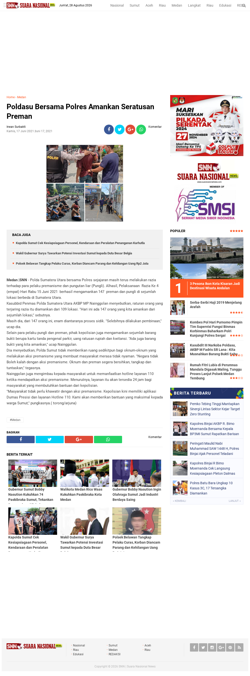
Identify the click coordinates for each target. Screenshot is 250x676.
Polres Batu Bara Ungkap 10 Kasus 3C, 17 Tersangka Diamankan (211, 488)
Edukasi (225, 5)
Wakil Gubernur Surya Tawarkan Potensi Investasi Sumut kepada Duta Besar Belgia (74, 253)
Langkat (194, 5)
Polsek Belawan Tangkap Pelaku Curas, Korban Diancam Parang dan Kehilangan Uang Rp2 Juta (82, 263)
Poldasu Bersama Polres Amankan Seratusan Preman (80, 111)
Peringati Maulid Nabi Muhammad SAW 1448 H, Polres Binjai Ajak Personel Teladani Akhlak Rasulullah (214, 448)
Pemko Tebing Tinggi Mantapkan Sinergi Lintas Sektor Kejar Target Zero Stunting (215, 409)
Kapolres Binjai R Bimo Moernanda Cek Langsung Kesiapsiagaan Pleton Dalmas (212, 468)
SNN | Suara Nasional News (137, 666)
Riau (162, 5)
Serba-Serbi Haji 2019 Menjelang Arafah (216, 304)
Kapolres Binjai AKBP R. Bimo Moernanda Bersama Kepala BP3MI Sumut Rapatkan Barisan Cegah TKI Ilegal (214, 429)
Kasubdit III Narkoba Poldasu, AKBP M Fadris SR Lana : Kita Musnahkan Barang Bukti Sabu (214, 349)
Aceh (149, 5)
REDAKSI (114, 654)
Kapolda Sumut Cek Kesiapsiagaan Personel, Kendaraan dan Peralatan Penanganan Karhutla (80, 243)
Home (11, 97)
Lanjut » (235, 501)
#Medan (15, 420)
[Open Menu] (6, 5)
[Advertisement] (125, 58)
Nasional (117, 5)
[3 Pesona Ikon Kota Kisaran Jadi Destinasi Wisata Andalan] (206, 257)
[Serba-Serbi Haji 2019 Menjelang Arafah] (177, 306)
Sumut (135, 5)
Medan (177, 5)
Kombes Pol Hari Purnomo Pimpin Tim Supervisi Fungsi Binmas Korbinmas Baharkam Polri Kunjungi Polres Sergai (216, 329)
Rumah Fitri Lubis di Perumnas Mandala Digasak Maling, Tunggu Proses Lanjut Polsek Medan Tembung (216, 371)
